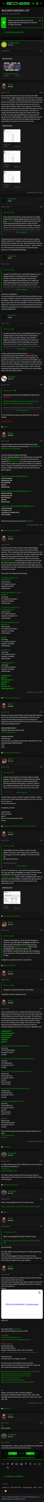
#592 (41, 930)
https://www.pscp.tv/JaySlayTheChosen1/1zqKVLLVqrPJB (20, 1206)
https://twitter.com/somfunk (10, 1378)
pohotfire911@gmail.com (9, 578)
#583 (41, 207)
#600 (41, 1442)
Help (34, 1487)
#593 (41, 979)
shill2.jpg (7, 164)
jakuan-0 (4, 595)
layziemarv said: (8, 390)
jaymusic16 (11, 560)
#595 (41, 1161)
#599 (41, 1423)
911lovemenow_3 (7, 609)
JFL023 (6, 14)
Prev (13, 1453)
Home (40, 1487)
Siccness (5, 1484)
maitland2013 (5, 1088)
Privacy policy (27, 1487)
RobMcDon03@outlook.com (11, 1337)
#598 (41, 1274)
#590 (41, 767)
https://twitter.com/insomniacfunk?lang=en (16, 1376)
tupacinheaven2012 (7, 1059)
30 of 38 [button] (21, 1453)
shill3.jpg (7, 185)
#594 (41, 1008)
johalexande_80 (6, 448)
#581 (41, 51)
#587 (41, 441)
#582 (41, 92)
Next (29, 1453)
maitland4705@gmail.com (21, 1046)
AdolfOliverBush (13, 43)
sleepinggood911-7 (8, 663)
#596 (41, 1199)
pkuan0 (3, 560)
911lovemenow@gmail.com (10, 607)
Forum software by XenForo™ (21, 1497)
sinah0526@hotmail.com (16, 1101)
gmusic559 (5, 100)
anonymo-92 (5, 650)
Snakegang (12, 1153)
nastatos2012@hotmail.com (19, 476)
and (12, 530)
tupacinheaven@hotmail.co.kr (25, 1059)
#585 (41, 323)
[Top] (2, 1491)
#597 (41, 1226)
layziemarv (11, 377)
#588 (41, 545)
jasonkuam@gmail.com (9, 1171)
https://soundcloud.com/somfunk (12, 1380)
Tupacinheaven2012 (8, 1135)
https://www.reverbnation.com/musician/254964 (17, 1382)
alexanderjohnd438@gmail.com (24, 506)
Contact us (5, 1487)
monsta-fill (11, 199)
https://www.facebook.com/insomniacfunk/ (16, 1374)
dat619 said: (7, 212)
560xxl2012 (17, 448)
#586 (41, 385)
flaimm (10, 759)
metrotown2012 (6, 1071)
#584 (41, 264)
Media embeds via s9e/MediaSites (13, 1499)
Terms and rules (16, 1487)
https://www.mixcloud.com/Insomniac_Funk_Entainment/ (20, 1371)
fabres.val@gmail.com (8, 732)
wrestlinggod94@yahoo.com (11, 592)
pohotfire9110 (6, 580)
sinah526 (4, 1101)
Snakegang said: (9, 1232)
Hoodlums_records (8, 877)
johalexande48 (34, 446)
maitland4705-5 (6, 1046)
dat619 (10, 84)
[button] (3, 3)
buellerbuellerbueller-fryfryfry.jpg (15, 74)
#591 (41, 840)
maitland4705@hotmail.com (20, 1088)
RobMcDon (17, 1329)
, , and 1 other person (19, 826)
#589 (41, 712)
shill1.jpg (7, 144)
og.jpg (6, 906)
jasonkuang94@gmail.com (10, 622)
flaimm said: (7, 846)
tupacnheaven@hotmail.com (22, 1071)
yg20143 (4, 1118)
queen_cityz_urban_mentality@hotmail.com (16, 1339)
